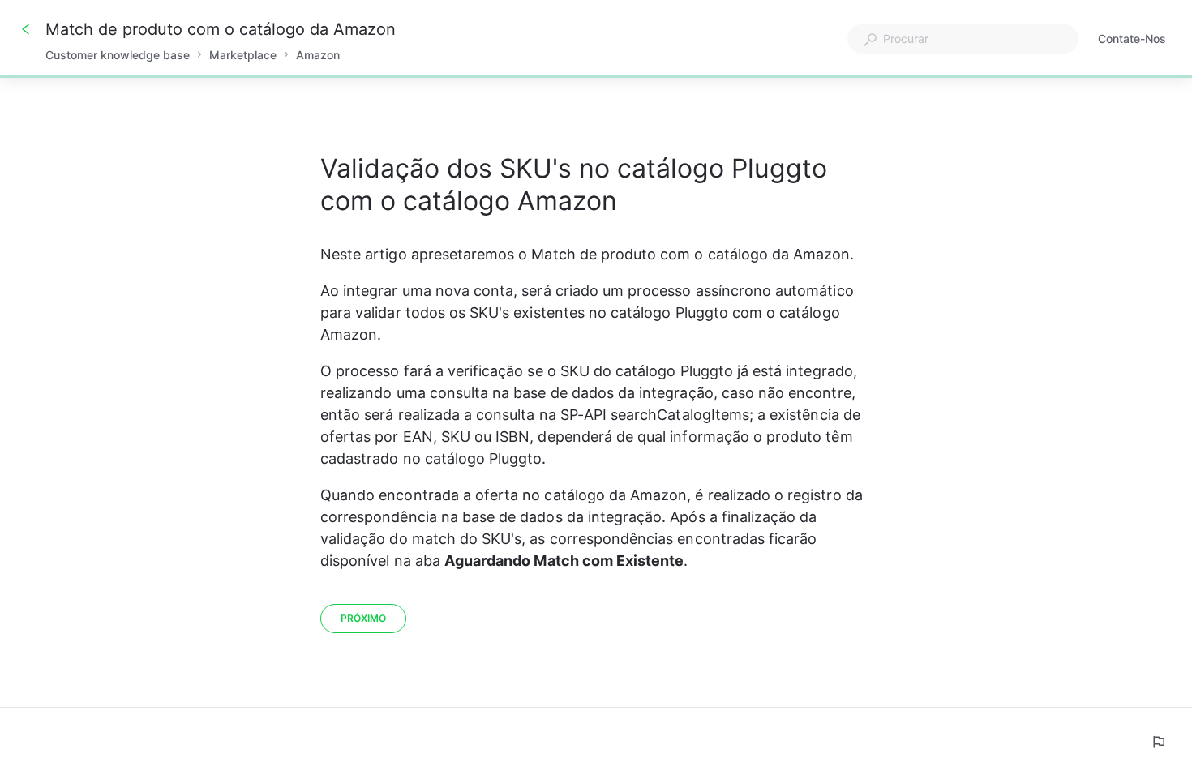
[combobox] (962, 39)
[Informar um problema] (1158, 741)
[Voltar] (26, 29)
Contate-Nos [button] (1132, 38)
